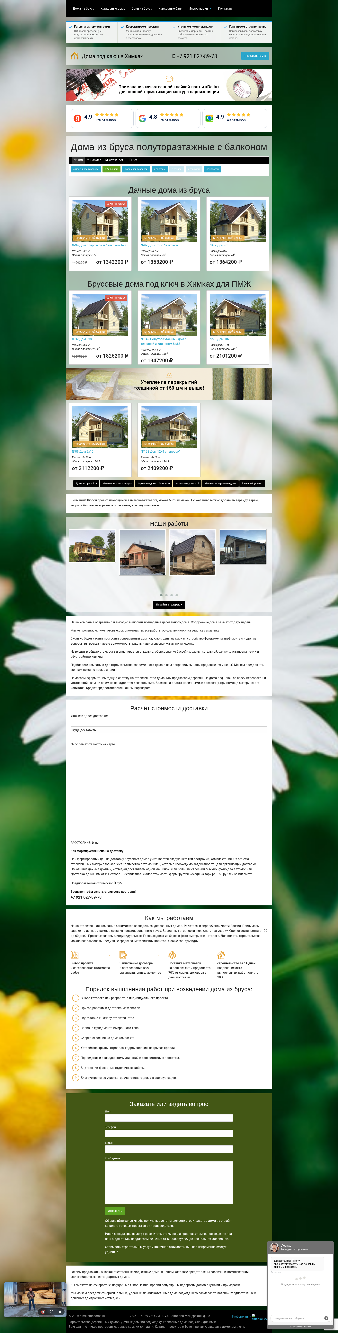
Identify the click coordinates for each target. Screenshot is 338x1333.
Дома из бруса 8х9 (86, 483)
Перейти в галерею (168, 604)
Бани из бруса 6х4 (252, 483)
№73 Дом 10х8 (220, 339)
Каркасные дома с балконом (154, 483)
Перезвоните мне (255, 55)
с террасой (213, 169)
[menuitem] (83, 8)
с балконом (111, 169)
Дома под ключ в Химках (111, 56)
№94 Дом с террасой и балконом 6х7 (99, 245)
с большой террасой (136, 169)
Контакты (225, 8)
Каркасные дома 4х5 (187, 483)
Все (135, 160)
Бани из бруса (142, 8)
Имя (108, 1111)
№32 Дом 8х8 (82, 339)
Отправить (115, 1211)
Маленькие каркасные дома (220, 483)
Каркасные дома (113, 8)
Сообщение (112, 1158)
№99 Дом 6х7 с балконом (159, 245)
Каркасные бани (170, 8)
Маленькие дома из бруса (117, 483)
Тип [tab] (80, 160)
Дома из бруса (83, 8)
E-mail (108, 1142)
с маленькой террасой (85, 169)
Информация (198, 8)
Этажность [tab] (116, 160)
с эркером (159, 169)
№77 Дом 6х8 (219, 245)
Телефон (110, 1127)
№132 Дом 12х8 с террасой (161, 451)
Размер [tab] (95, 160)
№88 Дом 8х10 (82, 451)
